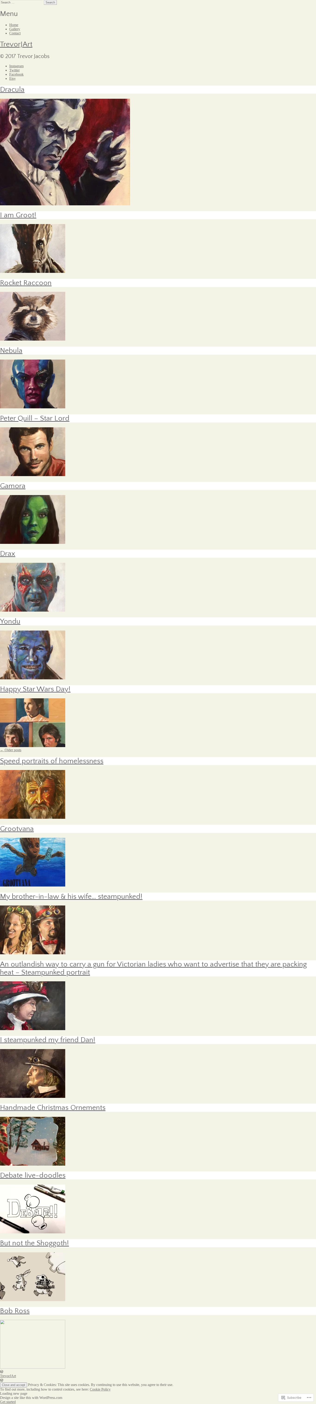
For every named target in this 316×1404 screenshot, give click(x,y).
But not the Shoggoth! (34, 1243)
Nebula (11, 351)
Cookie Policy (100, 1389)
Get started (8, 1402)
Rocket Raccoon (26, 283)
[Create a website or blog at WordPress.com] (1, 1372)
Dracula (12, 90)
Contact (15, 33)
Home (13, 25)
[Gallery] (32, 817)
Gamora (12, 486)
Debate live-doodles (32, 1175)
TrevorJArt (16, 44)
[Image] (32, 475)
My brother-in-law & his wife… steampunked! (71, 897)
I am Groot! (18, 215)
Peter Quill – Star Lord (34, 418)
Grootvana (17, 829)
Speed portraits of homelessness (51, 761)
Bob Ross (15, 1311)
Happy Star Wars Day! (35, 689)
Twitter (14, 70)
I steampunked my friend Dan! (47, 1040)
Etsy (12, 78)
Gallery (14, 29)
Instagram (16, 66)
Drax (7, 554)
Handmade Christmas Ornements (52, 1108)
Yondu (10, 621)
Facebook (16, 74)
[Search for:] (22, 2)
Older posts (10, 750)
